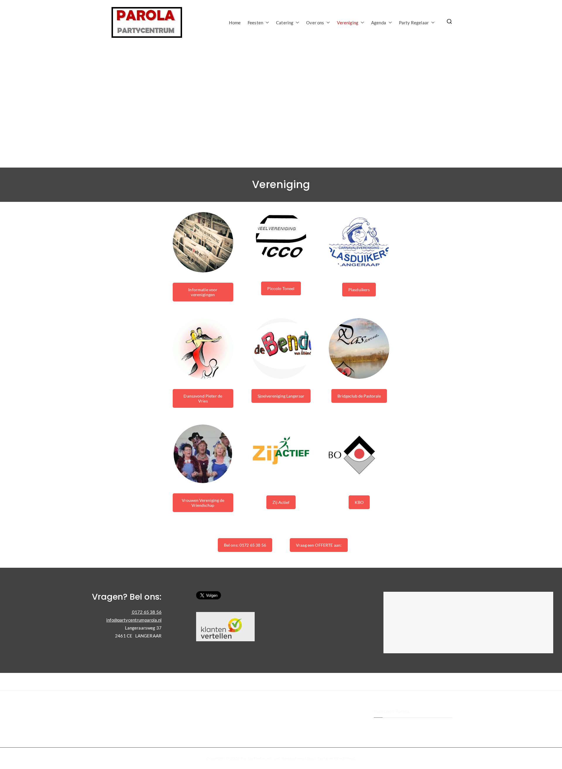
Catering (284, 22)
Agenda (378, 22)
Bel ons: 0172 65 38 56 (245, 545)
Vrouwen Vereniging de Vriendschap (203, 503)
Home (235, 22)
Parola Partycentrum (260, 758)
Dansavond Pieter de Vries (203, 398)
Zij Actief (281, 502)
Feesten (255, 22)
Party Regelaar (414, 22)
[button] (266, 23)
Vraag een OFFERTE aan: (319, 545)
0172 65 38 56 (146, 612)
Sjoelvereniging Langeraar (281, 395)
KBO (359, 502)
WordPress (344, 758)
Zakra (322, 758)
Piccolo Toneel (280, 288)
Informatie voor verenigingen (202, 292)
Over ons (315, 22)
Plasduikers (359, 289)
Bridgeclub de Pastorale (359, 395)
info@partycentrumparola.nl (134, 620)
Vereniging (347, 22)
